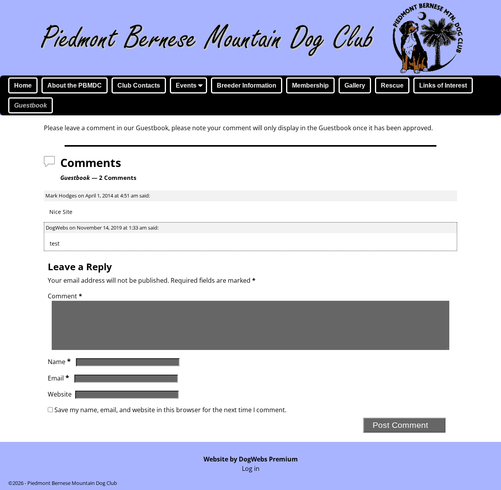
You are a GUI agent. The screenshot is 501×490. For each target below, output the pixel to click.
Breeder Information (246, 85)
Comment (65, 296)
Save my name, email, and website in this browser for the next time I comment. (170, 410)
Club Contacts (138, 85)
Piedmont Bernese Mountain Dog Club (72, 482)
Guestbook (30, 105)
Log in (251, 468)
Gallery (354, 85)
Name (59, 361)
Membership (310, 85)
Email (58, 378)
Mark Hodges (61, 195)
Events (186, 85)
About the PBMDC (74, 85)
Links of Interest (443, 85)
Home (23, 85)
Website (60, 394)
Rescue (392, 85)
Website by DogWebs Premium (251, 459)
